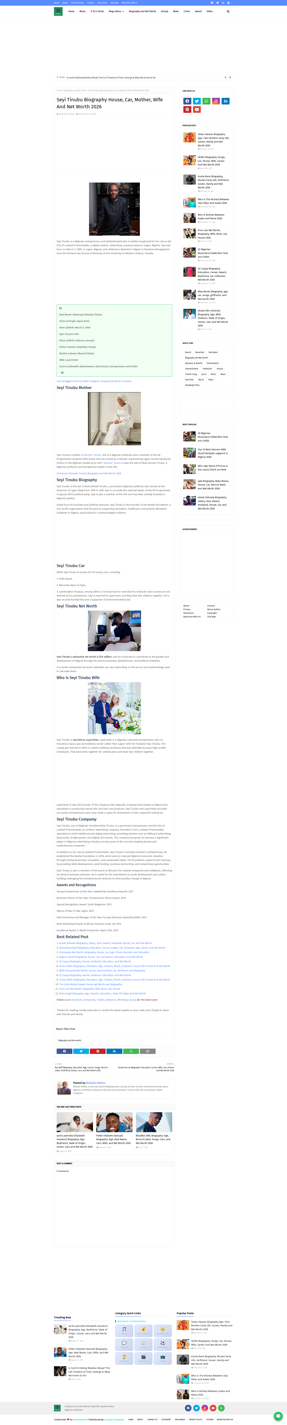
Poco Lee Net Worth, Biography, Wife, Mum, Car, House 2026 (213, 234)
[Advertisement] (143, 45)
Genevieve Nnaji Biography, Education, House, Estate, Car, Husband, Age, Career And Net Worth (112, 947)
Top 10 (201, 380)
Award (188, 352)
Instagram (89, 999)
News (223, 374)
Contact (90, 3)
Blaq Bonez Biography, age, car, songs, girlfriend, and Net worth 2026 (213, 295)
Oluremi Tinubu (92, 454)
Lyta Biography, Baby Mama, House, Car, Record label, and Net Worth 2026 (213, 485)
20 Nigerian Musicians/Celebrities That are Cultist (213, 253)
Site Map (114, 3)
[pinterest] (228, 3)
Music (213, 374)
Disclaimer (102, 3)
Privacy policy (195, 1420)
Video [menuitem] (210, 11)
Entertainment (191, 369)
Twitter (100, 999)
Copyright (212, 613)
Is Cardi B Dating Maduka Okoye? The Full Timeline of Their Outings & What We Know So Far (111, 77)
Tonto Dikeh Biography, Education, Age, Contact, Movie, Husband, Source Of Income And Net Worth (115, 966)
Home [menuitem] (71, 11)
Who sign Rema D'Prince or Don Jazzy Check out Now (213, 467)
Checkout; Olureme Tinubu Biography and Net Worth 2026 (89, 473)
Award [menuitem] (198, 11)
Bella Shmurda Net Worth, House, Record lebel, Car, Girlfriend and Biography (102, 970)
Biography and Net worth (75, 90)
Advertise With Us (192, 616)
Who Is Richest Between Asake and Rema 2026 (211, 216)
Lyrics (203, 374)
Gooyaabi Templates (114, 1419)
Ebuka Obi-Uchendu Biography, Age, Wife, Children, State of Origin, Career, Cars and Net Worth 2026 (213, 318)
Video (210, 380)
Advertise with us (129, 3)
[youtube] (197, 109)
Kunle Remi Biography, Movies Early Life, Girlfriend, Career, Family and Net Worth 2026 (213, 182)
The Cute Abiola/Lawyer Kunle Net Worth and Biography (91, 984)
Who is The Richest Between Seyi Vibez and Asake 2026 (213, 201)
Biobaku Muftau (67, 114)
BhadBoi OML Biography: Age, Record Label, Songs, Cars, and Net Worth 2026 (153, 1139)
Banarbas (199, 352)
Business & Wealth (193, 363)
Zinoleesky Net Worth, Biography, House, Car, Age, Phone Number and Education (104, 952)
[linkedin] (226, 101)
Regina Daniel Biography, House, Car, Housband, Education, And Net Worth (101, 956)
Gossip (220, 369)
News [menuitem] (176, 11)
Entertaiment (213, 363)
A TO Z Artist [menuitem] (97, 11)
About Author (214, 609)
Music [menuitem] (83, 11)
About (65, 3)
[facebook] (212, 3)
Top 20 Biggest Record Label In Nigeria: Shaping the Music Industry (94, 381)
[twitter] (218, 3)
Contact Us (152, 1420)
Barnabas (213, 352)
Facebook (76, 999)
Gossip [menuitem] (164, 11)
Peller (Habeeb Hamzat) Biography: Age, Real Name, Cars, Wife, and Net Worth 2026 (113, 1139)
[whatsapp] (206, 101)
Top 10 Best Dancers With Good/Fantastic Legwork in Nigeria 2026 (213, 453)
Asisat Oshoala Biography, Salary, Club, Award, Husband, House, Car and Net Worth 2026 (212, 503)
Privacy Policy (77, 3)
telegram (111, 999)
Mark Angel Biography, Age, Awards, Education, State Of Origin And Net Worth (103, 993)
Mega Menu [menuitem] (115, 11)
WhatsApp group (126, 999)
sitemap (210, 1420)
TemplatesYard (80, 1419)
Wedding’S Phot (192, 385)
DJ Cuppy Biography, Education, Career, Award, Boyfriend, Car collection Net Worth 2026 (212, 274)
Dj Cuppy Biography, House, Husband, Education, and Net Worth (95, 961)
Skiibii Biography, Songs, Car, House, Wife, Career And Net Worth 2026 (211, 161)
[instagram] (223, 3)
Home (56, 3)
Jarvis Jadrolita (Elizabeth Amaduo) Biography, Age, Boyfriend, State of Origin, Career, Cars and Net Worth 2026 (75, 1141)
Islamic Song (191, 374)
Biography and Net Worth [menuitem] (142, 11)
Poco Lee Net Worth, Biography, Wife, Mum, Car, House (90, 988)
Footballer (207, 369)
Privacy (186, 609)
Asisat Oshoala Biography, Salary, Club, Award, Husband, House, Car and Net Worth (106, 943)
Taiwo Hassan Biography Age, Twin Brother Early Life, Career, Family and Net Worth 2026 (213, 140)
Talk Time (189, 380)
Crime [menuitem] (187, 11)
